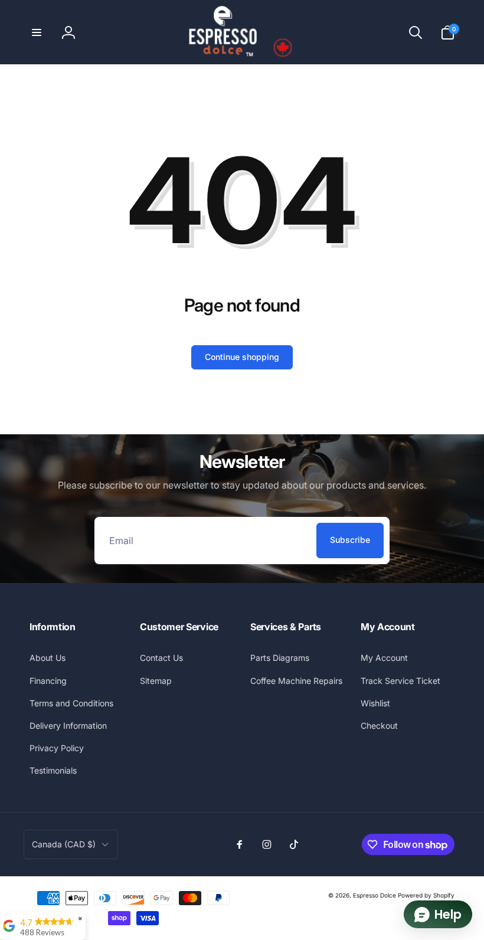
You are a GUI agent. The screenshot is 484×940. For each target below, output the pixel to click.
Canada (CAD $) (64, 844)
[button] (37, 32)
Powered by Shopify (426, 895)
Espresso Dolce (374, 895)
